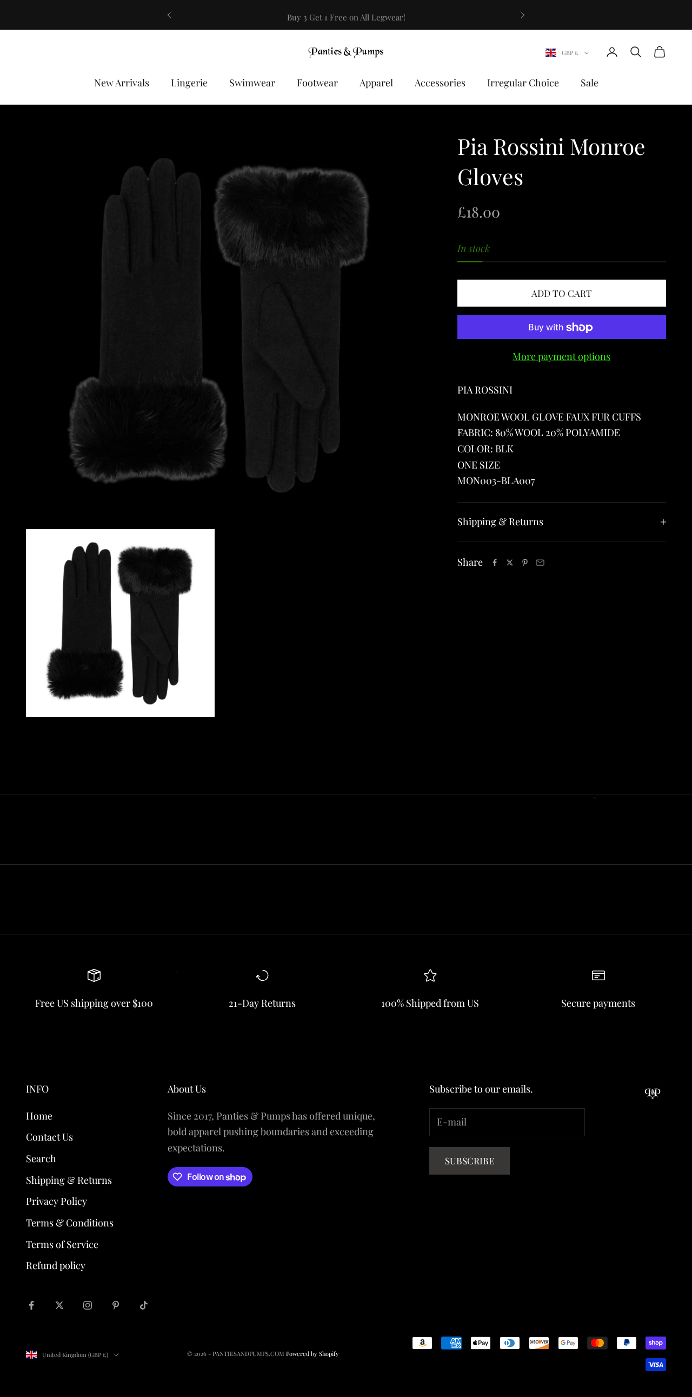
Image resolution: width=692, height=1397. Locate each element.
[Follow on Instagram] (87, 1305)
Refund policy (55, 1265)
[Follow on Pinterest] (115, 1305)
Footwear (317, 82)
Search (41, 1158)
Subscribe (469, 1161)
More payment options (561, 356)
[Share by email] (540, 562)
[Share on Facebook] (494, 562)
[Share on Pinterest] (525, 562)
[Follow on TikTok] (143, 1305)
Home (39, 1115)
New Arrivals (121, 82)
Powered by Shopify (312, 1353)
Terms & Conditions (70, 1222)
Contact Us (49, 1136)
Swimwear (252, 82)
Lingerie (189, 82)
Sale (589, 82)
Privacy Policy (56, 1201)
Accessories (440, 82)
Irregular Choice (523, 82)
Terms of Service (62, 1244)
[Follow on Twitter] (59, 1305)
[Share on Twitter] (509, 562)
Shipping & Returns (69, 1180)
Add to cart (561, 293)
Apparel (376, 82)
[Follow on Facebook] (31, 1305)
